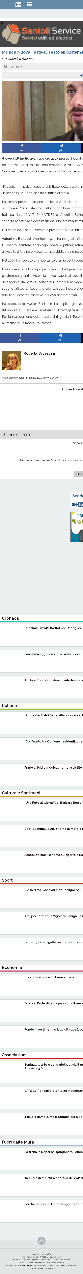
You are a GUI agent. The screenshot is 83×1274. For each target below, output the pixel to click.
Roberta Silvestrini (39, 353)
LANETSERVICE (28, 1265)
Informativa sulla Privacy (41, 1268)
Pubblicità (71, 1265)
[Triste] (60, 401)
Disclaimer (60, 1265)
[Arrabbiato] (20, 401)
